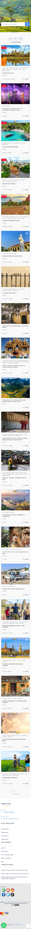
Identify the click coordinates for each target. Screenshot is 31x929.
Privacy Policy (4, 851)
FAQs (2, 861)
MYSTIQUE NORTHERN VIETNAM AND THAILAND (12, 664)
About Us (3, 848)
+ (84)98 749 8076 (8, 812)
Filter (21, 39)
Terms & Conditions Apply (7, 854)
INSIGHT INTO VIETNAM (8, 183)
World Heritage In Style (8, 73)
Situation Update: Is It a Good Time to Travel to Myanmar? (15, 873)
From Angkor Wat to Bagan (9, 293)
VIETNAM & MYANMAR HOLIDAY (11, 220)
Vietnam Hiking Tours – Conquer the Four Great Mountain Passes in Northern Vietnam (14, 400)
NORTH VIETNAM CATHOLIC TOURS (12, 256)
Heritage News (4, 832)
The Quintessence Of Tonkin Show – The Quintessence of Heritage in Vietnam (12, 109)
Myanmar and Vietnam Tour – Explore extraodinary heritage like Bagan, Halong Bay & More (14, 438)
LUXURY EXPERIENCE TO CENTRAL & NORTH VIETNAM (14, 701)
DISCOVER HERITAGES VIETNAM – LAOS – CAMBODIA (13, 626)
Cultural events (4, 839)
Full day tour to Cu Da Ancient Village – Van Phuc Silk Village (15, 326)
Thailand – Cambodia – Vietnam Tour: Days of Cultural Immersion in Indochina (13, 366)
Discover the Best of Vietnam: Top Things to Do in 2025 (14, 870)
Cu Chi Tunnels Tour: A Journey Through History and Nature (15, 552)
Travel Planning (5, 836)
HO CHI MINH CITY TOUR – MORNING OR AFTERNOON (13, 515)
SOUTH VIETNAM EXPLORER (10, 147)
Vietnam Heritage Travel (17, 924)
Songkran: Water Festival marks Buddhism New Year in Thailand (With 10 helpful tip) (14, 877)
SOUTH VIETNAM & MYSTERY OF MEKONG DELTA (14, 740)
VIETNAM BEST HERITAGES (9, 777)
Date (10, 39)
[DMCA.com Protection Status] (15, 905)
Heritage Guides (5, 829)
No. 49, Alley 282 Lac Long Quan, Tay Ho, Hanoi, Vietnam (17, 902)
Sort (15, 39)
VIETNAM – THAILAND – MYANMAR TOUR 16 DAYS (14, 478)
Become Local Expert (6, 858)
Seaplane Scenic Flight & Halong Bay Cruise (13, 589)
